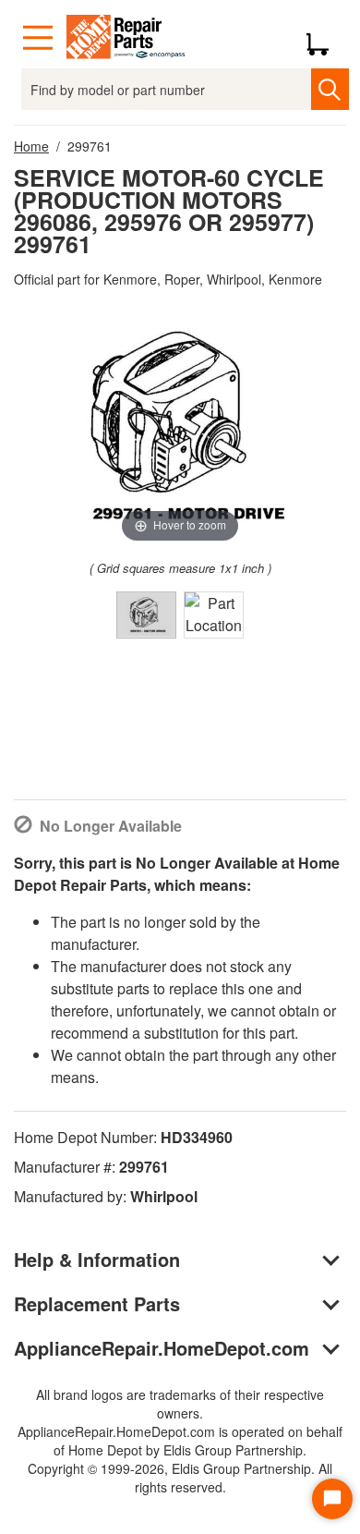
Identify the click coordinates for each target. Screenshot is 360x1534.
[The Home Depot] (126, 38)
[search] (330, 89)
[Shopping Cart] (324, 37)
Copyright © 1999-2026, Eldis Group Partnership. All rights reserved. (180, 1477)
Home (31, 146)
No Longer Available (111, 825)
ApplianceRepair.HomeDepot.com (161, 1347)
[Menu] (38, 37)
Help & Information (97, 1259)
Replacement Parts (97, 1303)
